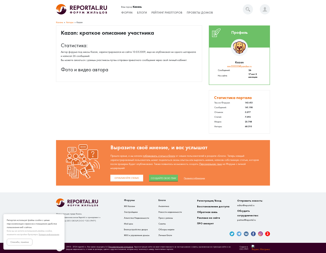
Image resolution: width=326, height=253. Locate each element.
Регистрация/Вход (209, 200)
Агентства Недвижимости (136, 217)
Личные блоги (165, 235)
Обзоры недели (166, 229)
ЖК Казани (129, 206)
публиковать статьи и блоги (159, 155)
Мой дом (128, 223)
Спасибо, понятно (19, 242)
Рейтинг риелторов (166, 12)
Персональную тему (210, 164)
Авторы (70, 22)
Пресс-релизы (165, 217)
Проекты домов (200, 12)
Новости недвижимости (170, 212)
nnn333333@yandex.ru (239, 66)
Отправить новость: (250, 203)
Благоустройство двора (136, 229)
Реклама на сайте (208, 217)
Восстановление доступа (213, 206)
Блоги (142, 12)
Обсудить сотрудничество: (248, 215)
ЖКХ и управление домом (136, 235)
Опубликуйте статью (126, 178)
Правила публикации (194, 178)
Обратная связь (207, 212)
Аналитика (163, 206)
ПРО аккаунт (205, 223)
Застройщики (131, 212)
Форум (127, 12)
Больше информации (49, 234)
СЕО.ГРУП (243, 249)
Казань (59, 22)
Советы (162, 223)
